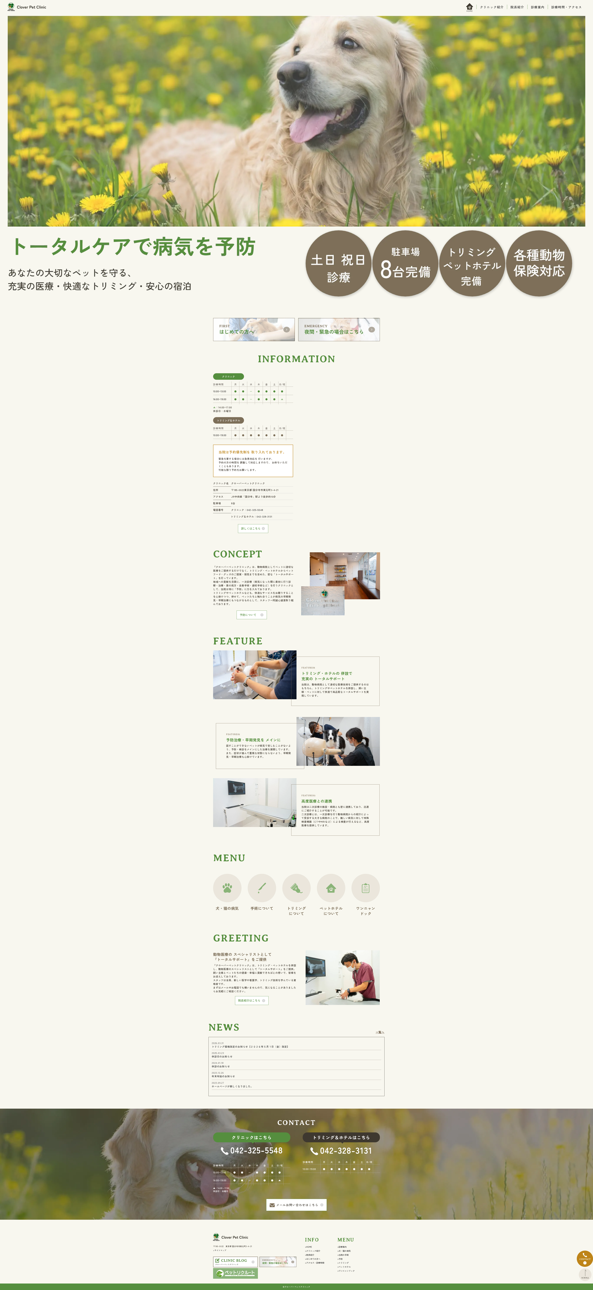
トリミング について (296, 910)
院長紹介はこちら (249, 1000)
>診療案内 (342, 1246)
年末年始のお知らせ (223, 1076)
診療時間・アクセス (566, 7)
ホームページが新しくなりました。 (232, 1086)
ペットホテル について (331, 910)
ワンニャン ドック (365, 910)
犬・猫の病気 (227, 908)
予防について (248, 615)
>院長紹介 (309, 1254)
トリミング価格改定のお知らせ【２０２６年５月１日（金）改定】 (251, 1046)
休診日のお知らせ (222, 1056)
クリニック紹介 (492, 7)
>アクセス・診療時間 (314, 1262)
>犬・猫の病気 (344, 1250)
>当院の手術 (343, 1254)
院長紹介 (517, 7)
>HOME (308, 1246)
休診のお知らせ (221, 1066)
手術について (261, 908)
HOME (470, 11)
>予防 (340, 1258)
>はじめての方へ (312, 1258)
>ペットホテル (344, 1266)
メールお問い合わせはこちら (297, 1205)
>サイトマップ (219, 1250)
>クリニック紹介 (312, 1250)
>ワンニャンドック (346, 1270)
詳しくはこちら (251, 528)
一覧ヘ (380, 1032)
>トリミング (343, 1262)
